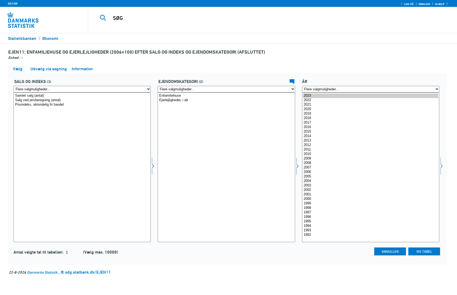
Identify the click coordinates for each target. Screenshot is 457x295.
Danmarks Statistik (42, 272)
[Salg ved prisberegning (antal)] (82, 100)
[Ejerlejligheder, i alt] (226, 100)
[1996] (370, 217)
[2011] (370, 149)
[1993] (370, 230)
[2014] (370, 136)
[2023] (370, 95)
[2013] (370, 140)
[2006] (370, 172)
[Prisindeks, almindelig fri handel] (82, 104)
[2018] (370, 118)
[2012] (370, 145)
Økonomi (50, 38)
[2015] (370, 131)
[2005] (370, 176)
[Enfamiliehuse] (226, 95)
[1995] (370, 221)
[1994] (370, 226)
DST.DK (12, 3)
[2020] (370, 109)
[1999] (370, 203)
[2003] (370, 185)
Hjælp (440, 4)
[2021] (370, 104)
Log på (409, 4)
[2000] (370, 199)
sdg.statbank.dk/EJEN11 (88, 272)
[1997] (370, 212)
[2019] (370, 113)
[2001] (370, 194)
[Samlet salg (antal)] (82, 95)
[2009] (370, 158)
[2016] (370, 127)
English (424, 4)
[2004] (370, 181)
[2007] (370, 167)
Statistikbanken (22, 38)
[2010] (370, 154)
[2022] (370, 100)
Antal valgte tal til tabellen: (39, 252)
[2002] (370, 190)
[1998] (370, 208)
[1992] (370, 235)
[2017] (370, 122)
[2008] (370, 163)
